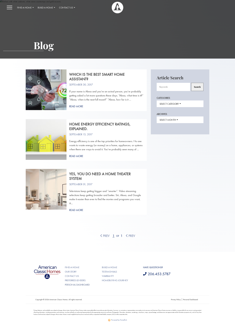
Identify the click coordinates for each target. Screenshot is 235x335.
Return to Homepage (117, 7)
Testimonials (109, 271)
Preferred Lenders (75, 280)
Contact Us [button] (66, 7)
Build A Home (109, 267)
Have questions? (153, 267)
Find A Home (72, 267)
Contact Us (72, 276)
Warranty (108, 276)
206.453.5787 (159, 274)
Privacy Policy (176, 299)
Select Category (169, 103)
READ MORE (76, 106)
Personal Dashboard (77, 284)
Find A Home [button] (24, 7)
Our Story (71, 271)
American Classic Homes (44, 267)
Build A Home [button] (45, 7)
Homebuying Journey (115, 280)
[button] (9, 7)
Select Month (168, 119)
